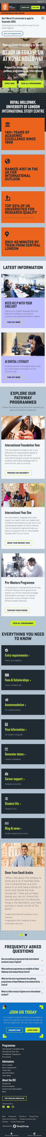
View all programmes (31, 83)
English (39, 1)
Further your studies (17, 610)
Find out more (13, 322)
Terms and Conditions (9, 1103)
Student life (6, 1068)
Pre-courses (6, 1041)
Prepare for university (18, 473)
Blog (4, 1076)
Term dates (6, 1060)
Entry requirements (9, 1052)
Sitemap (5, 1106)
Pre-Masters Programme (11, 1039)
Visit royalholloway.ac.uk (14, 1083)
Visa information (8, 1057)
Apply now (35, 7)
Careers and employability (12, 1073)
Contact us (22, 1101)
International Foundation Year (13, 1033)
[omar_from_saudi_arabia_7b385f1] (23, 919)
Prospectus (12, 1101)
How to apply (7, 1049)
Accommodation (8, 1071)
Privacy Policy (33, 1101)
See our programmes (12, 33)
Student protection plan (28, 1103)
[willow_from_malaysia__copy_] (26, 919)
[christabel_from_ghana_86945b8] (20, 919)
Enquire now (25, 7)
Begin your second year (18, 543)
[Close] (42, 17)
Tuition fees (6, 1055)
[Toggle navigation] (42, 8)
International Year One (10, 1036)
